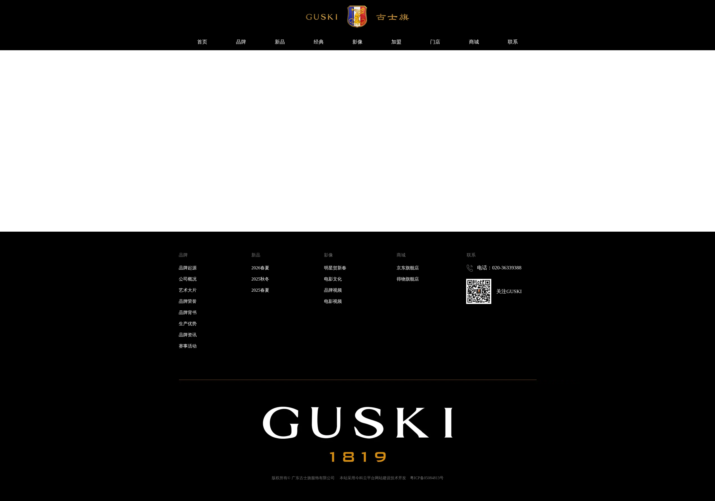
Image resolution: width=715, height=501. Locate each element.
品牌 (183, 255)
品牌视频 (333, 290)
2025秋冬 (260, 279)
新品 (255, 255)
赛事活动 (188, 346)
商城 (401, 255)
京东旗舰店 (408, 267)
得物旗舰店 (408, 279)
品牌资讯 (188, 334)
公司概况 (188, 279)
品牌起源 (188, 267)
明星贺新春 (335, 267)
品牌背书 (188, 312)
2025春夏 (260, 290)
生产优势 (188, 323)
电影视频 (333, 301)
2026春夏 (260, 267)
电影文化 (333, 279)
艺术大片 (188, 290)
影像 (328, 255)
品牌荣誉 (188, 301)
